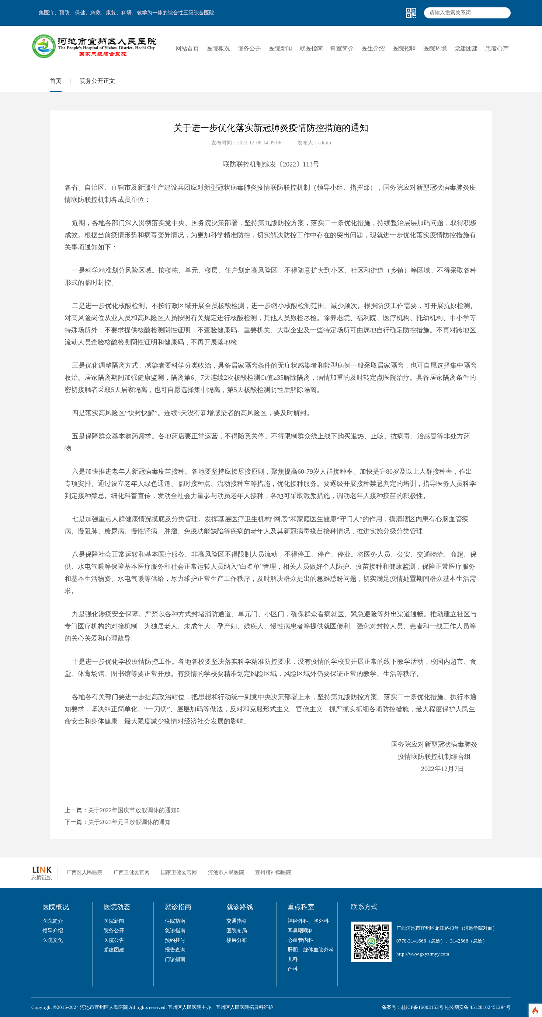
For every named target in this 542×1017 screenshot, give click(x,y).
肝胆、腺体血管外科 (311, 950)
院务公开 (114, 930)
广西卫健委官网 (132, 872)
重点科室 (301, 907)
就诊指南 (178, 907)
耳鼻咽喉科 (300, 930)
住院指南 (175, 921)
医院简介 (52, 921)
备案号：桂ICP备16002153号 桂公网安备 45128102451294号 (446, 1007)
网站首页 (187, 48)
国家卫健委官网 (179, 872)
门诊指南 (175, 959)
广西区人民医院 (84, 872)
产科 (293, 969)
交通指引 (236, 921)
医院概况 (55, 907)
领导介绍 (52, 930)
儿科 (293, 959)
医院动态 (117, 907)
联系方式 (364, 907)
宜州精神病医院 (273, 872)
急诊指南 (175, 930)
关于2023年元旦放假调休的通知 (129, 822)
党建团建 (114, 950)
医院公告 (114, 940)
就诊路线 (239, 907)
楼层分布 (236, 940)
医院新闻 (114, 921)
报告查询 (175, 950)
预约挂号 (175, 940)
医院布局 (236, 930)
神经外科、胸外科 (308, 921)
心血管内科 (300, 940)
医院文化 (52, 940)
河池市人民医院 (226, 872)
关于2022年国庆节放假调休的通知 (132, 810)
